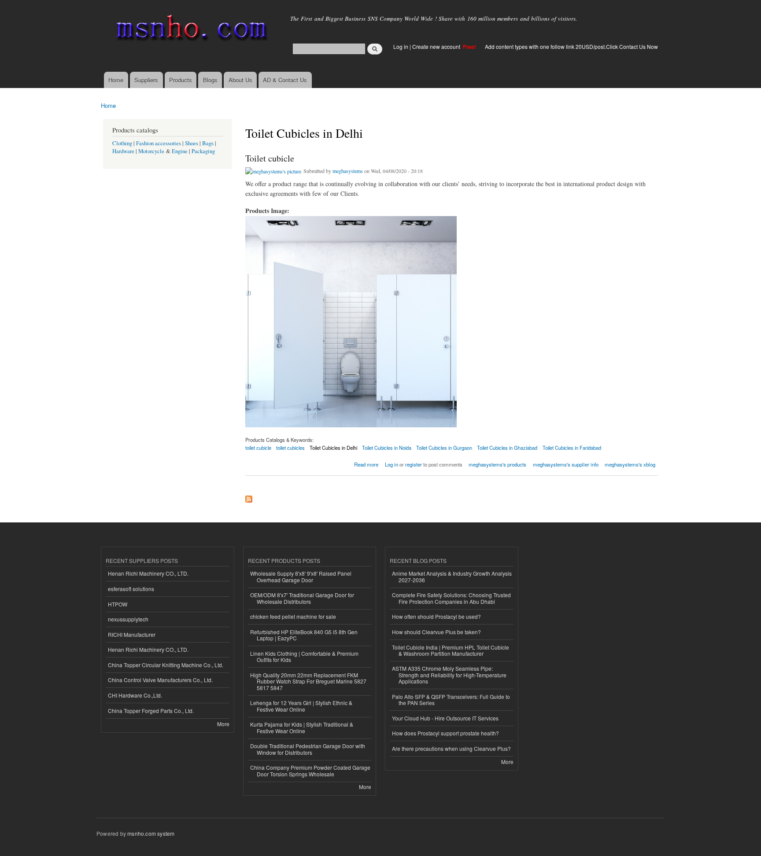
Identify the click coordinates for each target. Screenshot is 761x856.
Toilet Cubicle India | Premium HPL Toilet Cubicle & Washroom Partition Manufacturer (450, 650)
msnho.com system (150, 833)
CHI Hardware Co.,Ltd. (135, 695)
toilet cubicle (258, 447)
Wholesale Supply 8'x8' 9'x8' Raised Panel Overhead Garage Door (300, 576)
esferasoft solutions (131, 588)
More (223, 723)
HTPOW (117, 604)
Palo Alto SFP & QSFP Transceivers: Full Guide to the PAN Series (451, 699)
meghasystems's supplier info (565, 464)
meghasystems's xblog (630, 464)
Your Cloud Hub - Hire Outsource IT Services (445, 718)
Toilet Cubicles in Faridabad (572, 447)
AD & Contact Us (285, 80)
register (413, 464)
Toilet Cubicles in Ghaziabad (507, 447)
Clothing (122, 143)
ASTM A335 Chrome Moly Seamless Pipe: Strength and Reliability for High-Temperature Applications (449, 675)
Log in (400, 46)
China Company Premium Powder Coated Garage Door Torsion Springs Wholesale (310, 770)
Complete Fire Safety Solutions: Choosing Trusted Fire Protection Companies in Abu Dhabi (451, 598)
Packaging (203, 151)
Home (115, 80)
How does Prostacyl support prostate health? (445, 733)
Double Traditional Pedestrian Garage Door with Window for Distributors (307, 749)
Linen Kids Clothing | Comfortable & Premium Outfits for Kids (304, 656)
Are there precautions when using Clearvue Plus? (451, 748)
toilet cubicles (290, 447)
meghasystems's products (497, 464)
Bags (208, 143)
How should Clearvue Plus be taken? (436, 632)
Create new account (437, 46)
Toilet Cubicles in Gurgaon (444, 447)
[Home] (190, 29)
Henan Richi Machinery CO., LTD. (148, 573)
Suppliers (146, 80)
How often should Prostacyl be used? (436, 616)
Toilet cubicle (269, 158)
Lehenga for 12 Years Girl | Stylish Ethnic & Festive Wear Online (301, 706)
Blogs (210, 80)
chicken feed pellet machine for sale (293, 616)
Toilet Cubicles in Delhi (333, 447)
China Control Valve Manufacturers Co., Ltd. (160, 679)
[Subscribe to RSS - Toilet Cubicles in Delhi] (248, 497)
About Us (240, 80)
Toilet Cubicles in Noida (386, 447)
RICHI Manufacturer (131, 634)
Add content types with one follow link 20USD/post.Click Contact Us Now (571, 46)
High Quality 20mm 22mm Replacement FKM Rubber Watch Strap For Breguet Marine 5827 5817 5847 (308, 681)
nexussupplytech (128, 619)
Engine (180, 151)
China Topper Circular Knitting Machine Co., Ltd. (165, 665)
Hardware (123, 151)
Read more (366, 463)
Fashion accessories (158, 143)
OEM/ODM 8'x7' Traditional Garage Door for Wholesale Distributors (302, 598)
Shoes (191, 143)
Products (180, 80)
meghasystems (347, 170)
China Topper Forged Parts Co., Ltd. (151, 710)
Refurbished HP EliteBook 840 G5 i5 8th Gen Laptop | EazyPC (304, 635)
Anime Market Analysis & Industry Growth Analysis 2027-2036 (452, 576)
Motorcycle (151, 151)
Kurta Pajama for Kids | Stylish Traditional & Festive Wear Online (301, 727)
